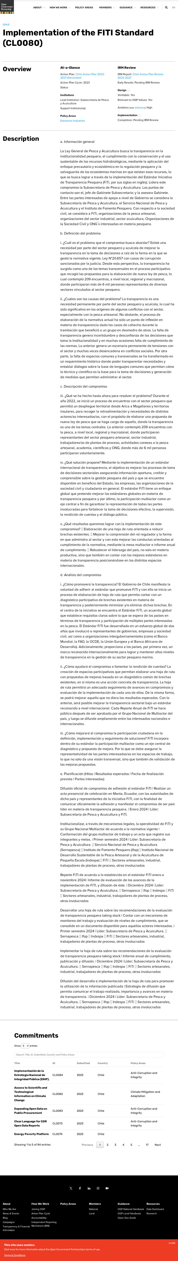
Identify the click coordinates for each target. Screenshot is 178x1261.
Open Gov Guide (127, 1217)
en (173, 7)
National (93, 1209)
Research (152, 1213)
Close (172, 1243)
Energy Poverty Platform (31, 1134)
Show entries (25, 1045)
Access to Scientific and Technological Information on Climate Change (30, 1094)
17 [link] (147, 1144)
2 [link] (107, 1144)
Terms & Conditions (14, 1255)
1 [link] (99, 1144)
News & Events (11, 1213)
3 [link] (115, 1144)
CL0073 (57, 1123)
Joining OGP (38, 1209)
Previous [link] (87, 1144)
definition (140, 107)
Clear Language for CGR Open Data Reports (30, 1123)
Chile (6, 24)
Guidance (124, 1204)
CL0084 (57, 1075)
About (6, 1204)
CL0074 (57, 1134)
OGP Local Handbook (129, 1213)
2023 (80, 1075)
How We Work (40, 1204)
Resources (153, 1204)
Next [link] (158, 1144)
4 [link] (123, 1144)
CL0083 (57, 1110)
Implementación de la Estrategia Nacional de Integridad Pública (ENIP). (32, 1075)
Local (92, 1213)
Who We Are (9, 1209)
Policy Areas (68, 1204)
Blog (5, 1217)
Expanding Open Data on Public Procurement (30, 1111)
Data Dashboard (155, 1209)
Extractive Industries (72, 121)
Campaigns (9, 1222)
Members (95, 1204)
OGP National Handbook (131, 1209)
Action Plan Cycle (40, 1213)
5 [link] (131, 1144)
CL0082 (57, 1094)
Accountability (38, 1217)
